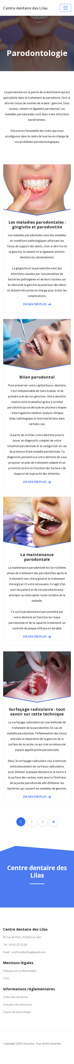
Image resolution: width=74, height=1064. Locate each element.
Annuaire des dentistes (17, 1004)
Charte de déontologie (17, 1012)
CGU (6, 978)
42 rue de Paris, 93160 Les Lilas (22, 937)
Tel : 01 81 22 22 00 (15, 944)
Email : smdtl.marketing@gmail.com (24, 952)
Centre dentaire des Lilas (25, 8)
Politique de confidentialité (19, 970)
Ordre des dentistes (15, 997)
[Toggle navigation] (65, 8)
